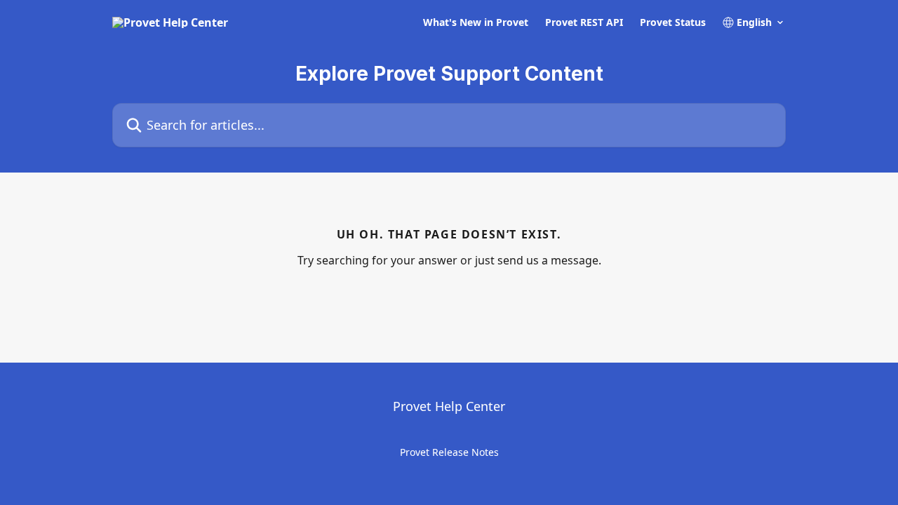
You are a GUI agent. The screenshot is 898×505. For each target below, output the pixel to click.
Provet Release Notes (449, 452)
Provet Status (673, 22)
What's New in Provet (475, 22)
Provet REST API (584, 22)
